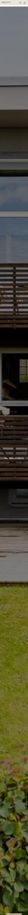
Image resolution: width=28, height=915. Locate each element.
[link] (16, 3)
